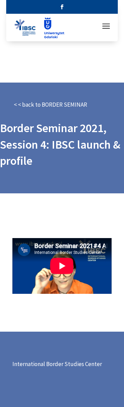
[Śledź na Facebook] (62, 7)
